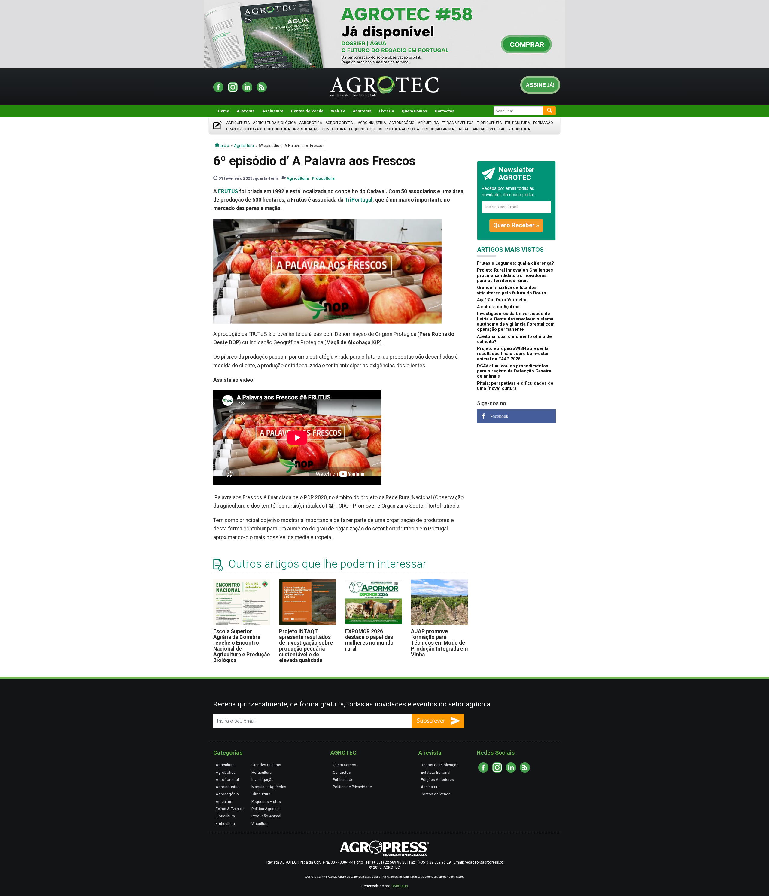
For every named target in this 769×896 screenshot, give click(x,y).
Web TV (338, 110)
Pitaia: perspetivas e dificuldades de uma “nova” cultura (515, 386)
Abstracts (362, 110)
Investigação (305, 129)
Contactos (444, 110)
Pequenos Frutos (365, 129)
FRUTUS (228, 191)
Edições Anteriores (437, 779)
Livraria (386, 110)
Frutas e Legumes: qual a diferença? (515, 263)
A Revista (246, 110)
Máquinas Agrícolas (268, 787)
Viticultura (519, 129)
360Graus (400, 886)
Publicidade (343, 779)
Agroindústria (372, 123)
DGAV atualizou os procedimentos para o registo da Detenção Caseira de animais (514, 371)
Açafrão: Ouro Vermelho (502, 299)
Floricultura (489, 123)
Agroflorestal (339, 123)
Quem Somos (414, 110)
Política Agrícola (402, 129)
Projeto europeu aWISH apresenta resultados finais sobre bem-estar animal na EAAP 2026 (513, 354)
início (224, 145)
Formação (543, 123)
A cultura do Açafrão (498, 306)
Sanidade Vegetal (488, 129)
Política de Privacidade (352, 787)
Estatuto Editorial (435, 772)
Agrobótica (310, 123)
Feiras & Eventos (457, 123)
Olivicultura (334, 129)
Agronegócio (402, 123)
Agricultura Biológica (274, 123)
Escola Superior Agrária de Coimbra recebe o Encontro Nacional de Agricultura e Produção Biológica (241, 646)
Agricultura (238, 123)
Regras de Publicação (440, 765)
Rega (463, 129)
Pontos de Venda (307, 110)
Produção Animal (439, 129)
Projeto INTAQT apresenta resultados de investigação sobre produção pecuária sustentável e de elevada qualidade (306, 646)
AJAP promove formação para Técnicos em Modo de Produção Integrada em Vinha (439, 643)
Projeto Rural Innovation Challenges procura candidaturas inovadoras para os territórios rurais (515, 275)
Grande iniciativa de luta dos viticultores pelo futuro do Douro (511, 290)
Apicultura (428, 123)
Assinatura (273, 110)
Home (223, 110)
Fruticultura (517, 123)
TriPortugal (358, 200)
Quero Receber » (516, 225)
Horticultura (277, 129)
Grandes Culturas (243, 129)
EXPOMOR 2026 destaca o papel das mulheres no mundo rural (369, 640)
